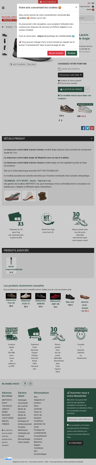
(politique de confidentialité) (54, 36)
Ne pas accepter (56, 53)
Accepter (72, 53)
